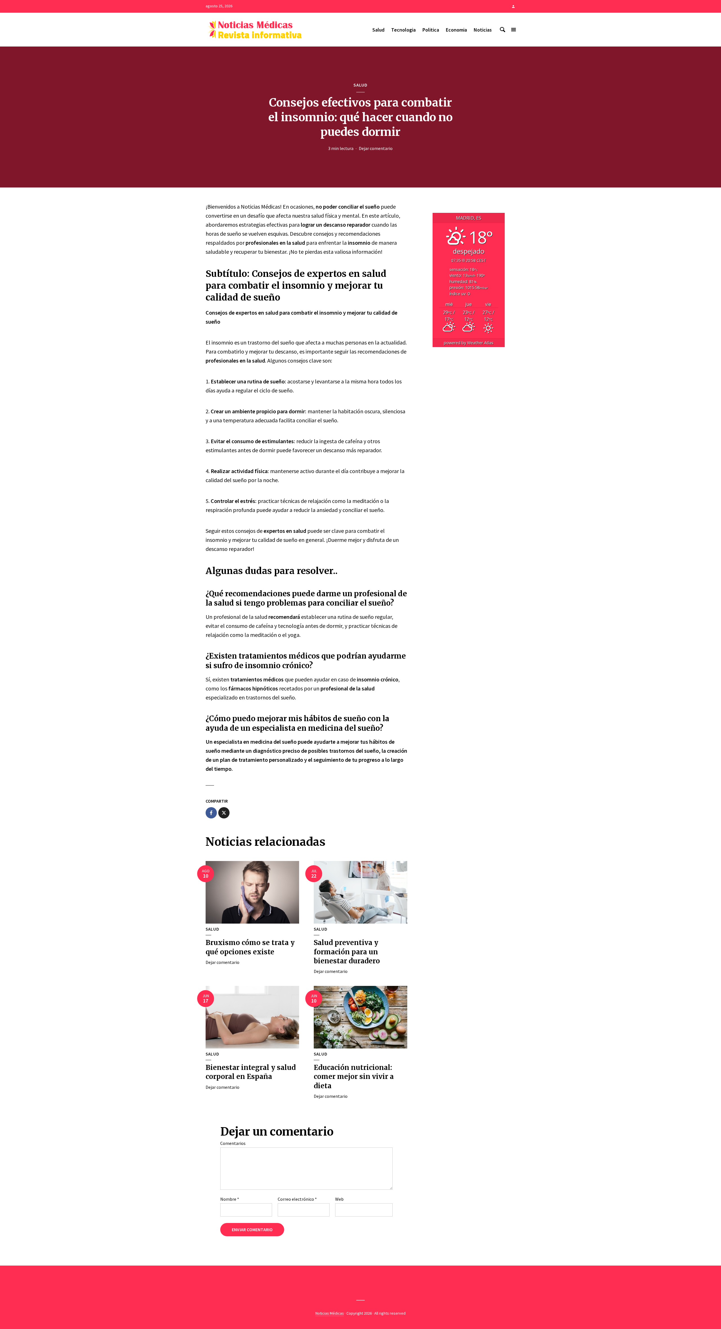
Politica (430, 30)
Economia (456, 30)
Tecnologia (403, 30)
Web (339, 1199)
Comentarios (233, 1143)
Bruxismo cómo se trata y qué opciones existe (250, 947)
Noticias (483, 30)
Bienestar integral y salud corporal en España (251, 1072)
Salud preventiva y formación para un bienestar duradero (347, 951)
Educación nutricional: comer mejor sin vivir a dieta (354, 1076)
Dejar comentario (376, 148)
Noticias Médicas (329, 1313)
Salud (378, 30)
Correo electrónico (297, 1199)
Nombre (229, 1199)
